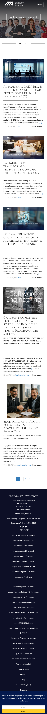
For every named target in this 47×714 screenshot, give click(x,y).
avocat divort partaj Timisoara (23, 572)
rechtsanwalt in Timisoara (23, 643)
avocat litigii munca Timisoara (23, 561)
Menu (39, 4)
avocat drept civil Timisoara (23, 597)
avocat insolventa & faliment (23, 535)
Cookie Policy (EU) (23, 685)
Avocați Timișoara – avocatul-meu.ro (25, 519)
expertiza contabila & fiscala (23, 566)
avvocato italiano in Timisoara (23, 648)
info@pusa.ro (26, 513)
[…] (40, 122)
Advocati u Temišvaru (23, 577)
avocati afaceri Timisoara (23, 556)
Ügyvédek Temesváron (23, 653)
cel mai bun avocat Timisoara (23, 659)
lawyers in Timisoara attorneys (23, 638)
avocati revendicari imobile (23, 607)
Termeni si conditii (23, 664)
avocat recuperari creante (24, 546)
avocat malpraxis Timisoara (23, 586)
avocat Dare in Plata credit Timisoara (23, 628)
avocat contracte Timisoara (23, 618)
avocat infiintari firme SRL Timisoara (23, 612)
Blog (23, 679)
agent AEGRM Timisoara (23, 623)
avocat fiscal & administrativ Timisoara (23, 592)
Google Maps (23, 669)
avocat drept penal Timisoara (23, 602)
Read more (36, 126)
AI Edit (18, 126)
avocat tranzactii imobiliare (23, 540)
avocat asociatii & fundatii (23, 551)
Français (23, 690)
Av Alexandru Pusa (22, 375)
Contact (23, 674)
